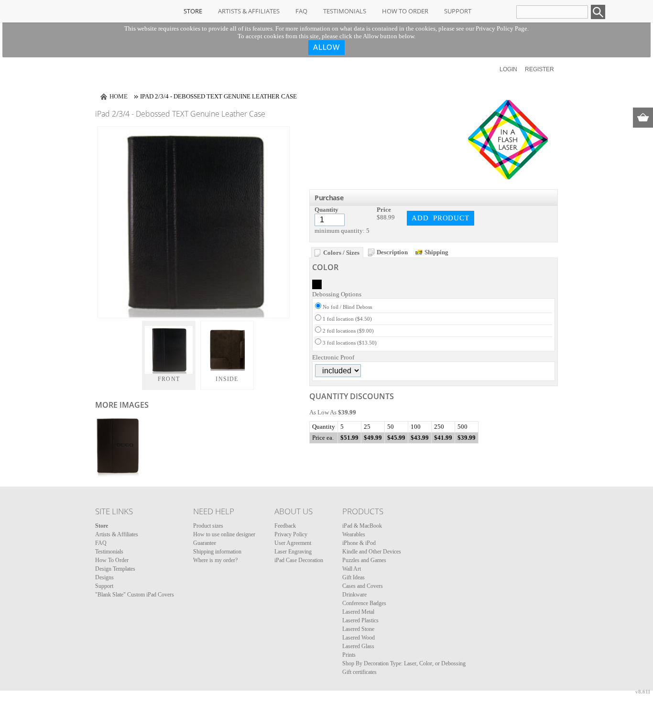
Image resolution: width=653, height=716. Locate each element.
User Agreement (292, 543)
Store (193, 11)
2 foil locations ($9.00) (348, 331)
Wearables (353, 534)
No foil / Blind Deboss (347, 307)
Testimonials (344, 11)
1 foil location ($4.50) (347, 319)
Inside (227, 379)
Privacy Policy (290, 534)
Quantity (326, 209)
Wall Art (351, 568)
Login (508, 69)
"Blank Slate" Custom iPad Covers (134, 594)
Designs (104, 577)
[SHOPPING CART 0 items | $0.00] (643, 118)
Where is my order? (215, 560)
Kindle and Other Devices (371, 551)
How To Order (405, 11)
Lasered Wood (358, 637)
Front (169, 379)
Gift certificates (359, 672)
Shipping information (217, 551)
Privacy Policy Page (501, 28)
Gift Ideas (353, 577)
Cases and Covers (362, 586)
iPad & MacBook (362, 525)
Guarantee (204, 543)
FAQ (301, 11)
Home (118, 96)
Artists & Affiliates (249, 11)
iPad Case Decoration (298, 560)
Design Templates (115, 568)
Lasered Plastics (360, 620)
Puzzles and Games (364, 560)
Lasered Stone (358, 629)
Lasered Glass (358, 646)
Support (457, 11)
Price (384, 209)
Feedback (285, 525)
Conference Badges (364, 603)
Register (539, 69)
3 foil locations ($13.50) (350, 343)
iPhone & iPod (359, 543)
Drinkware (354, 594)
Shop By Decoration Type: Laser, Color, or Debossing (404, 663)
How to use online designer (224, 534)
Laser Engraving (293, 551)
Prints (349, 654)
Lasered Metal (358, 611)
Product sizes (208, 525)
